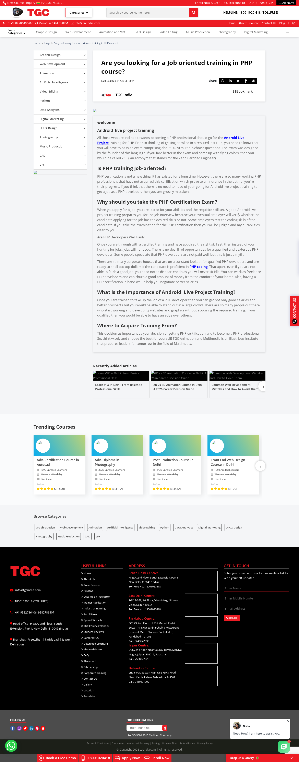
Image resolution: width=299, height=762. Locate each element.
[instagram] (293, 23)
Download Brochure (95, 643)
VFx (98, 536)
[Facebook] (289, 23)
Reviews (88, 591)
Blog (282, 23)
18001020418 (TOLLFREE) (31, 601)
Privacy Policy (205, 743)
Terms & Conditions (98, 743)
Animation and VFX (112, 32)
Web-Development (78, 32)
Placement (89, 661)
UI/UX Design (142, 32)
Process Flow (170, 743)
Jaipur (66, 639)
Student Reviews (93, 632)
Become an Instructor (96, 596)
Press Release (91, 585)
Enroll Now (90, 614)
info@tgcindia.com (87, 23)
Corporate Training (94, 673)
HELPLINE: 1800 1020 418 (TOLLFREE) (250, 12)
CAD (87, 536)
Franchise (89, 696)
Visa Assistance (92, 649)
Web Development (71, 527)
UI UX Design (234, 527)
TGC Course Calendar (96, 626)
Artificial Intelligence (120, 527)
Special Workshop (94, 620)
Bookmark (244, 91)
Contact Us (269, 23)
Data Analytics (184, 527)
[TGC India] (13, 728)
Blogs (47, 43)
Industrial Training (94, 608)
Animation (95, 527)
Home (232, 23)
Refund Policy (187, 743)
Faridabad (52, 639)
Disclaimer (118, 743)
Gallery (87, 684)
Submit (231, 618)
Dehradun (17, 644)
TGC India (124, 94)
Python (164, 527)
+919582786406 (51, 3)
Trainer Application (94, 602)
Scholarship (90, 667)
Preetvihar (35, 639)
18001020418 (99, 757)
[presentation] (263, 386)
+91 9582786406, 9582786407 (34, 612)
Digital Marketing (256, 32)
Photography (227, 32)
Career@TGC (91, 638)
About (242, 23)
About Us (89, 579)
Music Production (198, 32)
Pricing (156, 743)
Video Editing (169, 32)
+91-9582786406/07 (19, 23)
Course (254, 23)
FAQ (86, 655)
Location (88, 690)
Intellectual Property (138, 743)
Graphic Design (46, 32)
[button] (287, 32)
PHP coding (198, 266)
